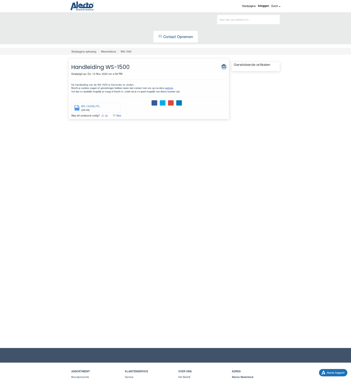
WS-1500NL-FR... (91, 106)
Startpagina (249, 6)
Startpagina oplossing (84, 51)
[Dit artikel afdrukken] (224, 66)
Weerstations (108, 51)
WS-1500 (126, 51)
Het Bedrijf (184, 377)
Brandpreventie (80, 377)
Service (129, 377)
